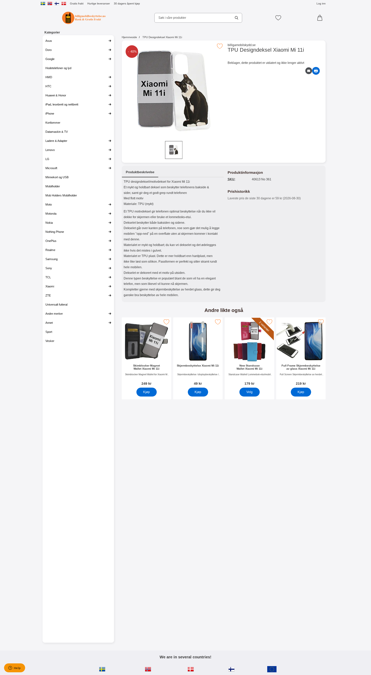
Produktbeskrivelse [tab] (140, 172)
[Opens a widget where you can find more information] (14, 668)
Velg (249, 392)
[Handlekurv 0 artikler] (321, 18)
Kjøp (146, 392)
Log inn (321, 3)
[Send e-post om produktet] (308, 70)
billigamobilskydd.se (242, 45)
